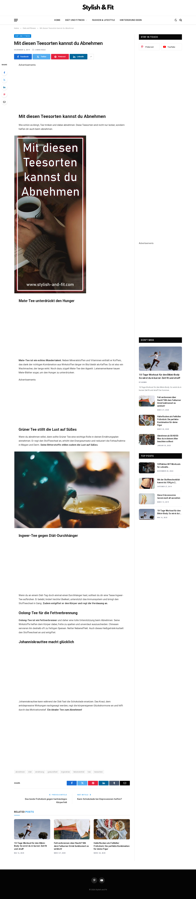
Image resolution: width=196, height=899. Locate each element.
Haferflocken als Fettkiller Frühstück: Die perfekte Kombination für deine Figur (112, 846)
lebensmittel (78, 772)
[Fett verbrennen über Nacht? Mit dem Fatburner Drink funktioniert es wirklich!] (72, 829)
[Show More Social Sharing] (91, 56)
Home (57, 20)
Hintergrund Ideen (131, 20)
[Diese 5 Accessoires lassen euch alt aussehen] (147, 498)
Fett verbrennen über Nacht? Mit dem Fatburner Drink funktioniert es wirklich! (71, 846)
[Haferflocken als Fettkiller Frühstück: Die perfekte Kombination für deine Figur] (112, 829)
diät (30, 772)
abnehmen (20, 772)
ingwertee (65, 772)
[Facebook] (4, 72)
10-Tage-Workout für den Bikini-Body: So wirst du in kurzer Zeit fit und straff (30, 846)
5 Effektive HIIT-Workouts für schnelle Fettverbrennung (169, 465)
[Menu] (16, 20)
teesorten (98, 772)
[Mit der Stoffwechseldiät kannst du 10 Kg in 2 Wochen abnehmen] (147, 483)
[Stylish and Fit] (98, 8)
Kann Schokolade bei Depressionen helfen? (99, 799)
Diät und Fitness (75, 20)
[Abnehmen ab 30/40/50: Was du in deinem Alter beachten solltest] (147, 439)
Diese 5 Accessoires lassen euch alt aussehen (168, 496)
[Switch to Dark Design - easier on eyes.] (176, 20)
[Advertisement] (72, 87)
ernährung (39, 772)
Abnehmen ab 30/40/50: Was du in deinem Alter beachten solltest (167, 439)
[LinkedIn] (4, 87)
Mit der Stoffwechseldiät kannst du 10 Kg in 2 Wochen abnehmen (168, 481)
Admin (144, 382)
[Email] (4, 102)
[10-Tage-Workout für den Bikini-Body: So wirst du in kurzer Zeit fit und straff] (32, 829)
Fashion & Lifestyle (103, 20)
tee (89, 772)
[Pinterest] (4, 94)
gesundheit (53, 772)
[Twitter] (4, 80)
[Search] (180, 20)
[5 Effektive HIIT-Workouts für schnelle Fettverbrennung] (147, 467)
